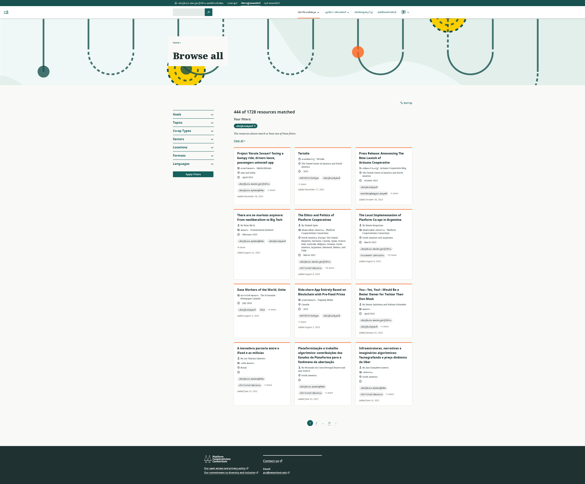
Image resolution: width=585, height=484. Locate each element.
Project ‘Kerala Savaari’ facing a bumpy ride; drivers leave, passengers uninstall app (260, 158)
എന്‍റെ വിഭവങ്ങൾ (335, 12)
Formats (179, 155)
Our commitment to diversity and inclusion (229, 472)
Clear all (238, 141)
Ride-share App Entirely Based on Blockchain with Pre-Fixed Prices (322, 292)
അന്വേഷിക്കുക (307, 12)
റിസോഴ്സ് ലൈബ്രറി (250, 3)
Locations (180, 147)
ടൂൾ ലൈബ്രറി (272, 3)
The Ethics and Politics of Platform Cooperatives (316, 217)
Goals (177, 114)
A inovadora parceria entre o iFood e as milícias (258, 350)
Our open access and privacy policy (225, 468)
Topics (177, 122)
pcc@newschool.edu (275, 472)
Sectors (178, 139)
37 (329, 423)
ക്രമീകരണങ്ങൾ (386, 12)
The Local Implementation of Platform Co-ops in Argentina (380, 217)
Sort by (407, 103)
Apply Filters (193, 174)
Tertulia (303, 153)
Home (176, 42)
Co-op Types (182, 131)
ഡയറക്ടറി (232, 3)
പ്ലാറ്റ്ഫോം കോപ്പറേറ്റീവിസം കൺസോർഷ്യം (200, 3)
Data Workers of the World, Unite (261, 290)
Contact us (271, 461)
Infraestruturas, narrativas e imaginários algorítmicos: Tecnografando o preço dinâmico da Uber (383, 355)
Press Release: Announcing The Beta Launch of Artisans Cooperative (381, 158)
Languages (181, 164)
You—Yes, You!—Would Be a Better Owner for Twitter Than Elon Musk (381, 294)
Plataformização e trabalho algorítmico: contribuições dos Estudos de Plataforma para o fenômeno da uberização (320, 355)
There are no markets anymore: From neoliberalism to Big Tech (260, 217)
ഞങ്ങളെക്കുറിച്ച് (363, 12)
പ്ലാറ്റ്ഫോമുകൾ (246, 126)
